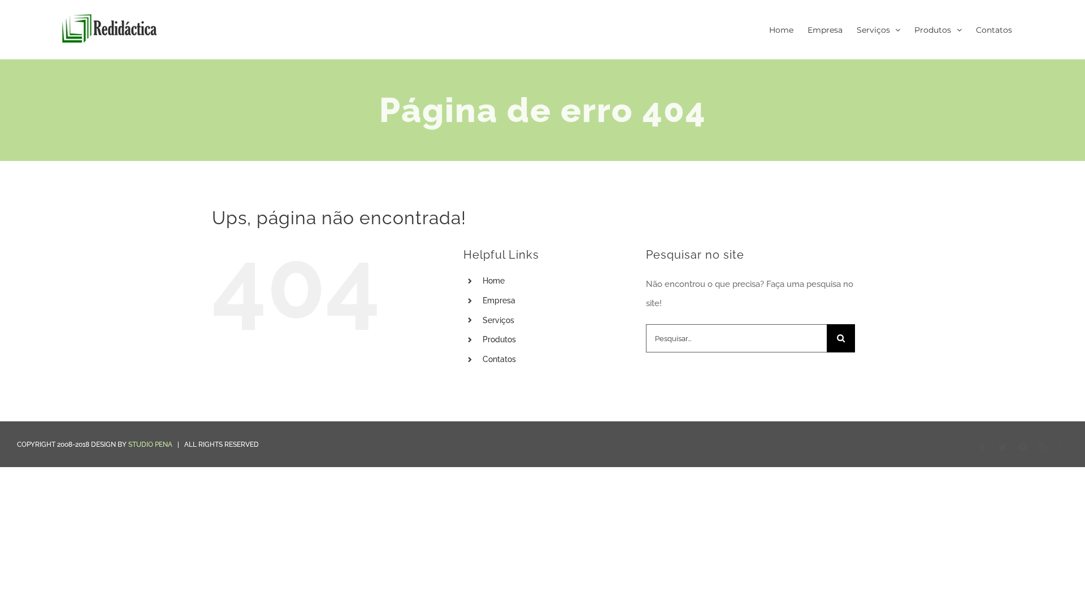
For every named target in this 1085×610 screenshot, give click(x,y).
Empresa (499, 300)
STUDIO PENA (150, 444)
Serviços (498, 320)
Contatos (499, 359)
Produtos (499, 339)
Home (494, 280)
